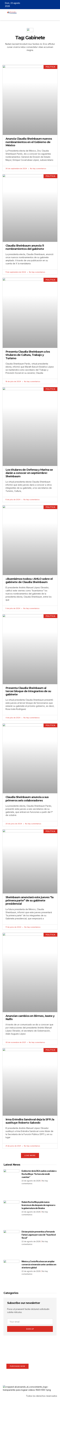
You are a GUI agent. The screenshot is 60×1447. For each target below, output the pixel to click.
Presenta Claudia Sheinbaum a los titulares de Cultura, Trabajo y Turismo (28, 355)
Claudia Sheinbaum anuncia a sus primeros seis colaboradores (27, 798)
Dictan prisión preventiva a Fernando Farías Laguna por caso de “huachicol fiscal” (39, 1234)
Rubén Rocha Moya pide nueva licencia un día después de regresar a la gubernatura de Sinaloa (38, 1205)
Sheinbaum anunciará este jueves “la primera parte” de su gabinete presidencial (29, 900)
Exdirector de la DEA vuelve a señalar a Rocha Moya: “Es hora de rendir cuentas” (39, 1174)
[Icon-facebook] (43, 4)
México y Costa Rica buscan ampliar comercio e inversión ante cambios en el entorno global (39, 1264)
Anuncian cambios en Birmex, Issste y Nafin (30, 1017)
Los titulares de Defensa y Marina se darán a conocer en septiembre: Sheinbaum (29, 473)
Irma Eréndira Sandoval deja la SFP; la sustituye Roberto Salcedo (30, 1121)
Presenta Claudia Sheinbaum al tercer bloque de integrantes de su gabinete (28, 691)
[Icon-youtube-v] (56, 4)
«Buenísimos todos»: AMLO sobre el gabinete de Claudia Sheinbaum (29, 580)
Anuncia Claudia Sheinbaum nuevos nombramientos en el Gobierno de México (29, 142)
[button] (21, 16)
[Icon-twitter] (47, 4)
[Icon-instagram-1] (52, 4)
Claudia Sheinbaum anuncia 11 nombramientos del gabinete (25, 247)
